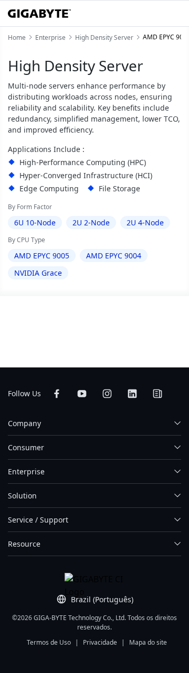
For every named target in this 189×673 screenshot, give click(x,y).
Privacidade (100, 642)
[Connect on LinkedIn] (132, 393)
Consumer (26, 447)
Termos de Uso (49, 642)
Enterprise (26, 471)
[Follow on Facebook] (56, 393)
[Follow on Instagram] (107, 393)
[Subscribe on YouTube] (81, 393)
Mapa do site (148, 642)
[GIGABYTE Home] (39, 13)
